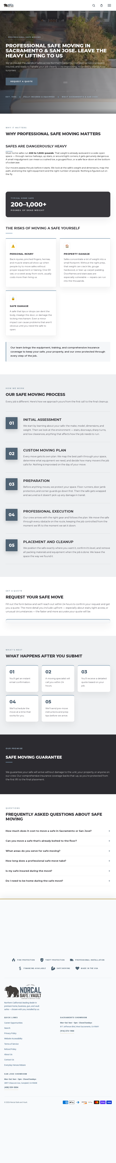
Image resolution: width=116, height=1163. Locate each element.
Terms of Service (11, 1044)
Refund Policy (10, 1049)
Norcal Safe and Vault (18, 1102)
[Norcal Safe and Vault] (58, 991)
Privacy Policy (10, 1033)
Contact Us (9, 1060)
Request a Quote (21, 81)
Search (7, 1028)
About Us (8, 1054)
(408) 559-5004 (11, 1087)
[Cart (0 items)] (101, 5)
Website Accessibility (13, 1038)
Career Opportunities (13, 1023)
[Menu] (109, 5)
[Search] (94, 5)
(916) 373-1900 (67, 1031)
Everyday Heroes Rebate (15, 1065)
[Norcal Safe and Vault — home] (9, 5)
